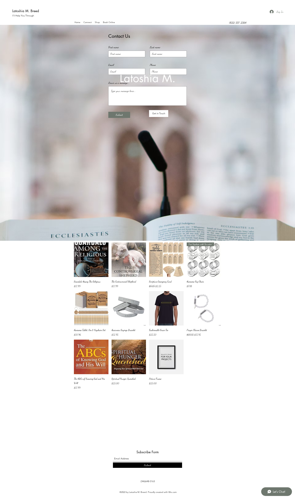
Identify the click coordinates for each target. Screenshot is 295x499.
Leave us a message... (118, 82)
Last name (155, 47)
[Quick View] (91, 259)
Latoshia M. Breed (25, 11)
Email (111, 64)
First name (113, 47)
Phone (153, 64)
